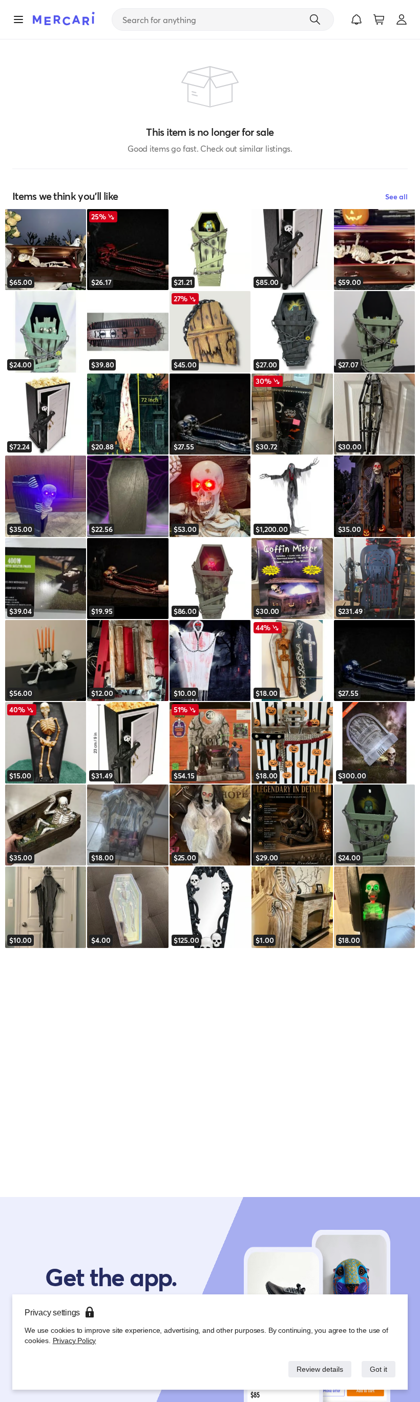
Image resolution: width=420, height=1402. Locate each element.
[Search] (315, 19)
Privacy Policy (73, 1340)
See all (396, 196)
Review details (317, 1369)
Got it (377, 1369)
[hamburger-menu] (18, 19)
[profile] (401, 19)
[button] (356, 19)
